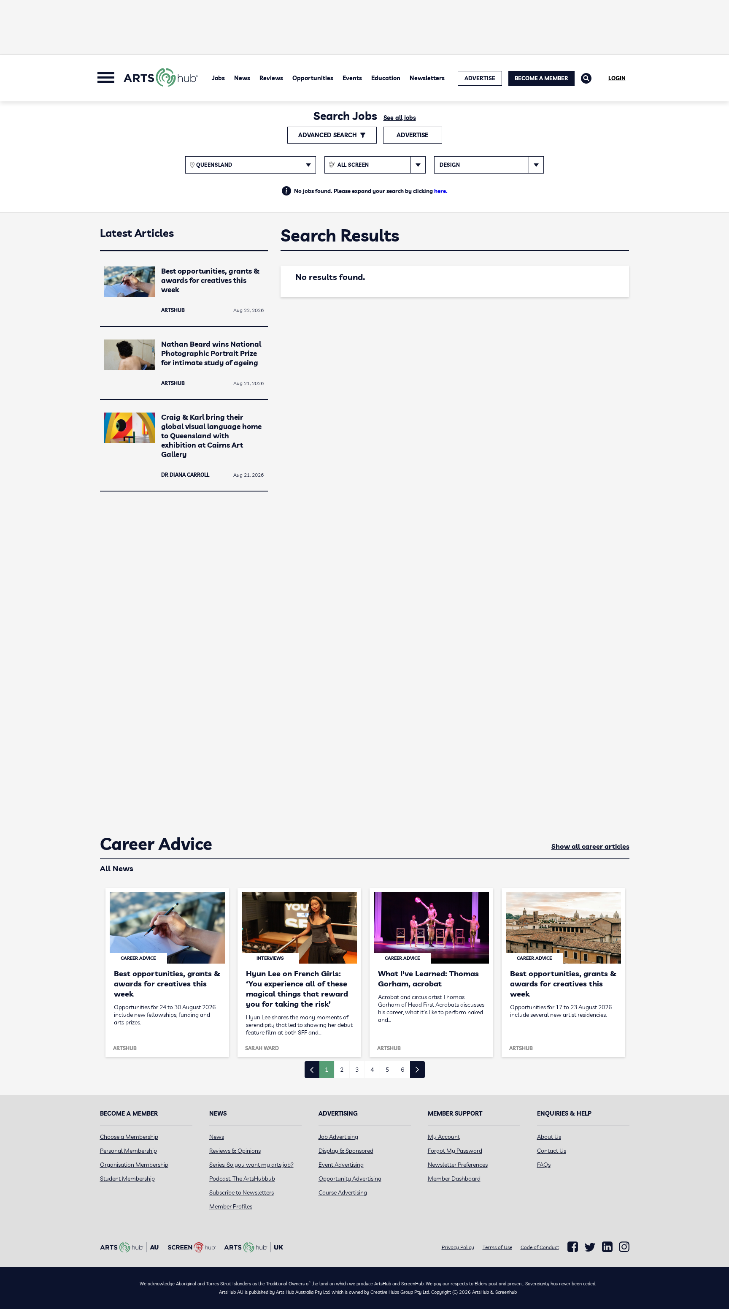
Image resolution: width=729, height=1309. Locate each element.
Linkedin (607, 1246)
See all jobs (399, 118)
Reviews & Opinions (235, 1150)
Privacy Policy (458, 1247)
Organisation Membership (134, 1164)
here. (441, 190)
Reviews (271, 78)
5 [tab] (387, 1069)
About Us (549, 1137)
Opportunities (312, 78)
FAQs (544, 1164)
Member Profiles (230, 1206)
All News (116, 868)
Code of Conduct (540, 1247)
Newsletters (427, 78)
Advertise (412, 135)
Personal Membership (128, 1150)
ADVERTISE (479, 78)
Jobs (218, 78)
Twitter (590, 1247)
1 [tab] (326, 1069)
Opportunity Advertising (350, 1178)
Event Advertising (341, 1164)
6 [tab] (402, 1069)
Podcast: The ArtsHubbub (242, 1178)
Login (617, 78)
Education (385, 78)
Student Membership (127, 1178)
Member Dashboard (454, 1178)
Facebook (572, 1246)
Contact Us (551, 1150)
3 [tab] (357, 1069)
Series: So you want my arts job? (251, 1164)
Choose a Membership (129, 1137)
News (242, 78)
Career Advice (156, 844)
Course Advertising (343, 1192)
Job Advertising (338, 1137)
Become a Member (541, 78)
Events (352, 78)
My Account (444, 1137)
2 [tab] (341, 1069)
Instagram (624, 1246)
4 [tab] (372, 1069)
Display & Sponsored (346, 1150)
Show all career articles (590, 846)
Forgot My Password (455, 1150)
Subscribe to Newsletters (241, 1192)
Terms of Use (497, 1247)
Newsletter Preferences (458, 1164)
